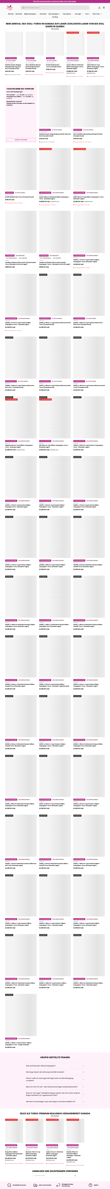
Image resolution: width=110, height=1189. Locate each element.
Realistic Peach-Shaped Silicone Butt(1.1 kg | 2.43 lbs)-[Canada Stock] (13, 66)
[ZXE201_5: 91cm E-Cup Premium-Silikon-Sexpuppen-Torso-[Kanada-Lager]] (89, 776)
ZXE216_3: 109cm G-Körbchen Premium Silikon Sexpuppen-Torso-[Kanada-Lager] (20, 625)
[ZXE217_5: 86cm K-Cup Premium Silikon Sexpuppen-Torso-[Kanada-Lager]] (55, 776)
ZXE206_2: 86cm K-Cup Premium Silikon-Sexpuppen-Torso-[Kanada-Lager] (52, 566)
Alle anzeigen (55, 29)
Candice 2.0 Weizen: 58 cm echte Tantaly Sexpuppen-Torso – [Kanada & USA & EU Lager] (54, 263)
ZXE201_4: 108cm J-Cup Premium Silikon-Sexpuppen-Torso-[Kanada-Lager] (18, 924)
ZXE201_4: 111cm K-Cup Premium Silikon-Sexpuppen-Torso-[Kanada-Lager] (18, 566)
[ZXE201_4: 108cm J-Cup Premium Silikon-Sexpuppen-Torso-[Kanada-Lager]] (21, 895)
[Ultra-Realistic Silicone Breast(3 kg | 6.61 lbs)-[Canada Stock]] (34, 44)
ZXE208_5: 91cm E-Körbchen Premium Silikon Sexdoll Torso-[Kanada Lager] (87, 566)
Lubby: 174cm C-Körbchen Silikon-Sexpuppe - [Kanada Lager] (54, 1153)
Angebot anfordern (21, 140)
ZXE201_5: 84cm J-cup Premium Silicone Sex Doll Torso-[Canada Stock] (55, 323)
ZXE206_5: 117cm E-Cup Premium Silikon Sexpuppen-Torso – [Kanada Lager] (18, 323)
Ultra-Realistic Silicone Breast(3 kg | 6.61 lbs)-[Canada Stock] (33, 66)
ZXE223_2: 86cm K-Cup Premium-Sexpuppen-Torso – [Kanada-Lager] (88, 446)
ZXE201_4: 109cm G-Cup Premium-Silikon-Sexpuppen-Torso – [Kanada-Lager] (53, 984)
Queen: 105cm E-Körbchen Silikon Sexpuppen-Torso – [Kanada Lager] (75, 66)
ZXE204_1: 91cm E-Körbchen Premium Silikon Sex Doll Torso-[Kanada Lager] (20, 864)
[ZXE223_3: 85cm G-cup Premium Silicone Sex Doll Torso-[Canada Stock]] (89, 295)
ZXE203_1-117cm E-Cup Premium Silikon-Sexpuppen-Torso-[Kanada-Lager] (86, 260)
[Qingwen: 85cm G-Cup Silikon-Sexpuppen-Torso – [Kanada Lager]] (21, 417)
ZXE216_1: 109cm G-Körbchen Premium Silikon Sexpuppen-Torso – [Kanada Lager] (88, 984)
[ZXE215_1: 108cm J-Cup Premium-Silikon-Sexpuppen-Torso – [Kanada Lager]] (55, 895)
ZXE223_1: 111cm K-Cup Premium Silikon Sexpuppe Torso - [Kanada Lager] (17, 506)
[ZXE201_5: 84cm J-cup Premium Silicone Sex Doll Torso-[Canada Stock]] (55, 295)
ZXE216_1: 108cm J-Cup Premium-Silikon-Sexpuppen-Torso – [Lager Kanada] (18, 1044)
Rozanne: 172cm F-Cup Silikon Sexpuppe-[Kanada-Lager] (33, 1153)
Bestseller (19, 14)
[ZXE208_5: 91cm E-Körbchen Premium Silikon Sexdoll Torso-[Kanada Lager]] (89, 537)
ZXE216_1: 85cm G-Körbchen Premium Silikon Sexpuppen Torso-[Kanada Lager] (19, 805)
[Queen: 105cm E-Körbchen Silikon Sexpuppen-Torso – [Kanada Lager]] (75, 44)
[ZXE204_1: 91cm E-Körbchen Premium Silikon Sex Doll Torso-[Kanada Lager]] (21, 836)
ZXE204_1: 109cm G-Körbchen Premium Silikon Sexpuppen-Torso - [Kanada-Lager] (20, 984)
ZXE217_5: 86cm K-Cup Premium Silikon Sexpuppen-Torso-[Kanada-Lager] (52, 805)
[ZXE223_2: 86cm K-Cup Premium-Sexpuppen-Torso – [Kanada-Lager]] (89, 417)
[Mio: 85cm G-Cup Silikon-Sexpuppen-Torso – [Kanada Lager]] (55, 417)
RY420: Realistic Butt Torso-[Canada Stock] (53, 66)
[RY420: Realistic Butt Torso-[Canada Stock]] (55, 44)
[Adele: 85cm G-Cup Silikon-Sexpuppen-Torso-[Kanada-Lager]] (96, 44)
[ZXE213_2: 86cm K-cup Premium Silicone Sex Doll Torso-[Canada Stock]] (55, 358)
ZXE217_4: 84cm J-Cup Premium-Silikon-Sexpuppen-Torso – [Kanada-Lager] (52, 745)
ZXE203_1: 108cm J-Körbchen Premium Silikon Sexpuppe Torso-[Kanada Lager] (54, 625)
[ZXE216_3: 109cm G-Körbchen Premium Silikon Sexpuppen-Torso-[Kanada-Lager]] (21, 597)
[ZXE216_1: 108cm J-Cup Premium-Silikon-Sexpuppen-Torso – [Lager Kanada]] (21, 1015)
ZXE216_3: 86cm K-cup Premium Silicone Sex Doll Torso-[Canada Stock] (89, 386)
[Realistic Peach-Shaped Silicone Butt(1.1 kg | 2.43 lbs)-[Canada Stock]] (14, 44)
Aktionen (11, 14)
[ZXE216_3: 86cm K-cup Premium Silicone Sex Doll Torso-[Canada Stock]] (89, 358)
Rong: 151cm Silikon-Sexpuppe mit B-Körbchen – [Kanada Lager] (13, 1153)
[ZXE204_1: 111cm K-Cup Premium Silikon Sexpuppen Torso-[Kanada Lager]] (89, 477)
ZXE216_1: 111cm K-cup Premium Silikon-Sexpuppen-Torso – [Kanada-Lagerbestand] (54, 685)
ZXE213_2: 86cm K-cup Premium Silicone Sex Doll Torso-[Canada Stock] (55, 386)
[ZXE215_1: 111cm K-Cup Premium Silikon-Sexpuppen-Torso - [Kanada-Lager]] (55, 477)
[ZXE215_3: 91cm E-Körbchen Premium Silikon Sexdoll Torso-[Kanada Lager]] (55, 836)
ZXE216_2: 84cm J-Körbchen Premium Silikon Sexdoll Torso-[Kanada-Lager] (19, 745)
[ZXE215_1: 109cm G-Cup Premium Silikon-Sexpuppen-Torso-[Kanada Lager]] (89, 836)
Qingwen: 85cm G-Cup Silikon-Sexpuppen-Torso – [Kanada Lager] (19, 446)
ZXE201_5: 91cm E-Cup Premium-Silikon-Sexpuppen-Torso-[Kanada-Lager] (86, 805)
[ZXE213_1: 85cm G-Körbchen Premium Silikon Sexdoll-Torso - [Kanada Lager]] (89, 597)
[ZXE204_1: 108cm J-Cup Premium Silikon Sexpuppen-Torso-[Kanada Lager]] (89, 895)
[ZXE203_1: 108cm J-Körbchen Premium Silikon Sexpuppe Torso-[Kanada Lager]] (55, 597)
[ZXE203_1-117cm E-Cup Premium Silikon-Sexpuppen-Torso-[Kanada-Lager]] (89, 232)
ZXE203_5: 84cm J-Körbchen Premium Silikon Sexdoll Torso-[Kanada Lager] (19, 685)
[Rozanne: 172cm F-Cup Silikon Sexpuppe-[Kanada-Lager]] (34, 1131)
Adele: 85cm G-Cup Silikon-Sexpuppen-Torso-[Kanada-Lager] (96, 66)
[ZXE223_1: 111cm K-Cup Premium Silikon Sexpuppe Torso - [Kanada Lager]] (21, 477)
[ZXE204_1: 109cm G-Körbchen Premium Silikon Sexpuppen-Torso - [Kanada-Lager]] (21, 955)
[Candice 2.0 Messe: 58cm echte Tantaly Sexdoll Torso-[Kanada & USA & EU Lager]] (21, 232)
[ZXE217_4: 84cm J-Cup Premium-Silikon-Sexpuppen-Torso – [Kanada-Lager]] (55, 716)
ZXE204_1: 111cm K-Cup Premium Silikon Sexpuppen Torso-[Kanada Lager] (86, 506)
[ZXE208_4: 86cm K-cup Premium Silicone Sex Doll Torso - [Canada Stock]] (21, 358)
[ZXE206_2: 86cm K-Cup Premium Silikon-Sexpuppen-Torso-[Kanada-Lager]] (55, 537)
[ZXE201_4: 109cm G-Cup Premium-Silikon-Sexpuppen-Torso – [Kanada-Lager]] (55, 955)
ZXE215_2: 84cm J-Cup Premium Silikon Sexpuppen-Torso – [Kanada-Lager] (86, 685)
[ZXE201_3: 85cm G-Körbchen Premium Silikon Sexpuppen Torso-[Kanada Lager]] (89, 716)
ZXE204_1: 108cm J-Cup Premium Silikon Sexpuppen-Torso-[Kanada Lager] (86, 924)
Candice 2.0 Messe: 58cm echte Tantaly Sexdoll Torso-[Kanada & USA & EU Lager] (20, 263)
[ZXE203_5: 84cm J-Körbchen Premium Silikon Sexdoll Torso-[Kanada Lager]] (21, 656)
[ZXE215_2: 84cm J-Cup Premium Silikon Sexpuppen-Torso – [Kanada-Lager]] (89, 656)
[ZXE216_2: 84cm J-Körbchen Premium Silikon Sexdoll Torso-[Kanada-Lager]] (21, 716)
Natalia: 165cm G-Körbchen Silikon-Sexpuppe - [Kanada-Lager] (74, 1154)
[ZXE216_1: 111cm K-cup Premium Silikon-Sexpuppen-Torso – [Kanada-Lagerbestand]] (55, 656)
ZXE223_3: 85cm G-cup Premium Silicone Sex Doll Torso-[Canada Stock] (88, 323)
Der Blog (55, 17)
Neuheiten (43, 14)
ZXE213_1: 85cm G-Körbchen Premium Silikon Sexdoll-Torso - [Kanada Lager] (87, 625)
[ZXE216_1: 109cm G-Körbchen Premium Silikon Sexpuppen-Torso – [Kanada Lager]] (89, 955)
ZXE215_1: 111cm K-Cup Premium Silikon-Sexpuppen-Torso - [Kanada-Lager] (52, 506)
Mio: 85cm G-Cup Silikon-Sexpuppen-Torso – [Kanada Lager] (54, 446)
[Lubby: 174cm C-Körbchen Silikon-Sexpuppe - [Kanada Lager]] (55, 1131)
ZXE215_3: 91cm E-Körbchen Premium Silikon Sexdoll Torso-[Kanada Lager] (53, 864)
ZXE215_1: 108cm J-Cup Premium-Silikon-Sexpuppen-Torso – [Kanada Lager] (52, 924)
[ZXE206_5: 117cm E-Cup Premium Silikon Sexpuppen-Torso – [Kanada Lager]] (21, 295)
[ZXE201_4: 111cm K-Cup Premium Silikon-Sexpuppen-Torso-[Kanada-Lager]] (21, 537)
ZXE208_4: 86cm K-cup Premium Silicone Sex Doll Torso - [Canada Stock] (19, 386)
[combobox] (55, 8)
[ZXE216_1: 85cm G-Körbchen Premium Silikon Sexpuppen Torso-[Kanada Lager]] (21, 776)
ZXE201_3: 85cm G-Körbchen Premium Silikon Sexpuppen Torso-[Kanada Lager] (88, 745)
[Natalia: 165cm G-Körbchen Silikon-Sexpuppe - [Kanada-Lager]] (75, 1131)
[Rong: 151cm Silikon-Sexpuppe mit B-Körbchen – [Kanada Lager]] (14, 1131)
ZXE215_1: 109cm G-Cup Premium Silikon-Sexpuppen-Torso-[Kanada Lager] (86, 864)
